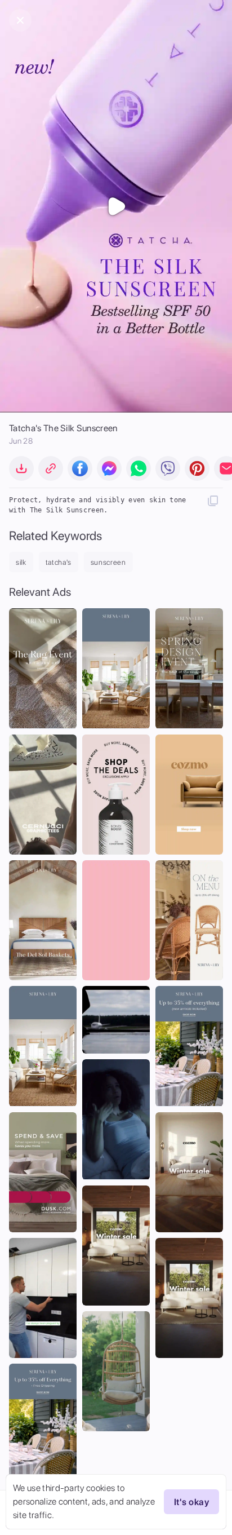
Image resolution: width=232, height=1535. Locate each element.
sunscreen (108, 562)
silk (21, 562)
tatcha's (59, 562)
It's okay (191, 1502)
